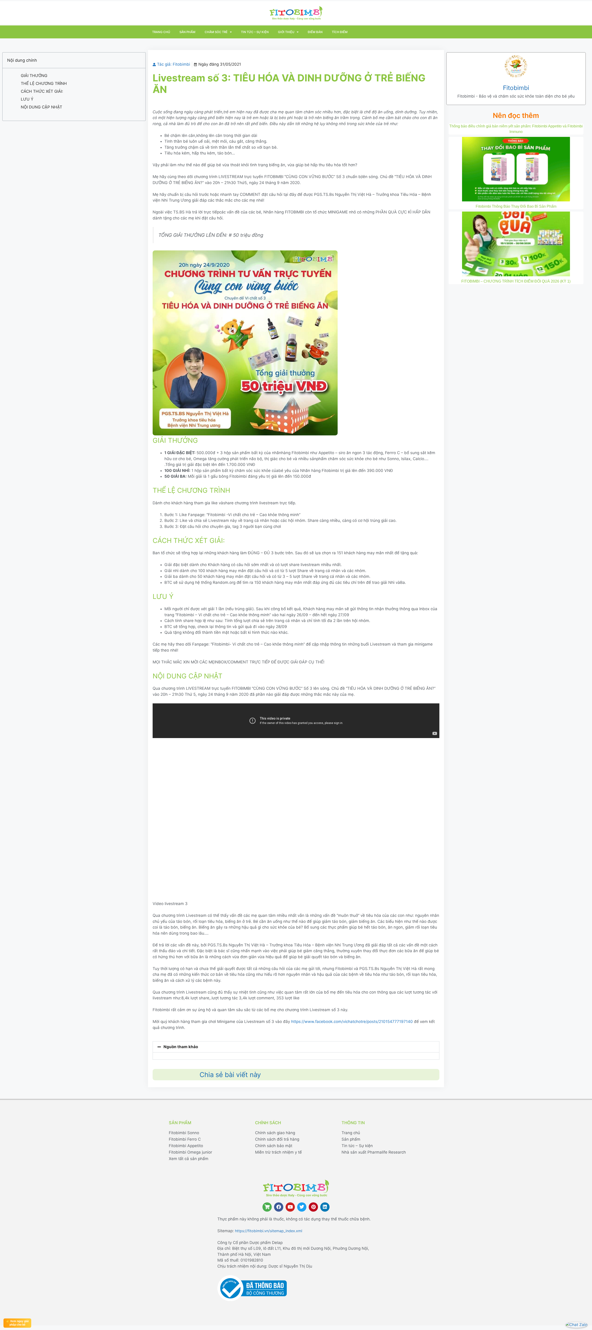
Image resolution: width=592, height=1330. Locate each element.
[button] (296, 1046)
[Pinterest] (313, 1207)
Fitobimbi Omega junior (190, 1152)
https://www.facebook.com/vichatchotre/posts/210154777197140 (352, 1021)
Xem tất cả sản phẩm (188, 1158)
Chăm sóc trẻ (216, 32)
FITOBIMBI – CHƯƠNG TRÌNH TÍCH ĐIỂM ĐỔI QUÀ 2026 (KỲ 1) (515, 281)
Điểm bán (315, 32)
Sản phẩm (187, 32)
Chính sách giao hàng (275, 1132)
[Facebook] (278, 1207)
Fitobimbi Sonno (184, 1132)
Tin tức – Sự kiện (255, 32)
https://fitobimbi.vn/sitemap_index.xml (268, 1230)
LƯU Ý (27, 99)
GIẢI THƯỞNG (34, 75)
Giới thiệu (286, 32)
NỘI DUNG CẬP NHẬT (41, 107)
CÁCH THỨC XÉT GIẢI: (42, 91)
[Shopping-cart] (267, 1207)
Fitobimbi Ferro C (185, 1139)
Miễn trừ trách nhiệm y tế (278, 1152)
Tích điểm (340, 32)
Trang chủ (161, 32)
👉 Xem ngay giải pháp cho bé (17, 1323)
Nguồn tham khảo (180, 1046)
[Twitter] (301, 1207)
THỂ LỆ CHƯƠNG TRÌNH (44, 83)
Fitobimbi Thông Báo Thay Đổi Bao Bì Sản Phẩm (516, 206)
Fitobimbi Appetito (186, 1145)
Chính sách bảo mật (273, 1145)
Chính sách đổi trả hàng (277, 1139)
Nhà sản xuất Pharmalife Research (374, 1152)
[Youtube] (290, 1207)
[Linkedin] (325, 1207)
